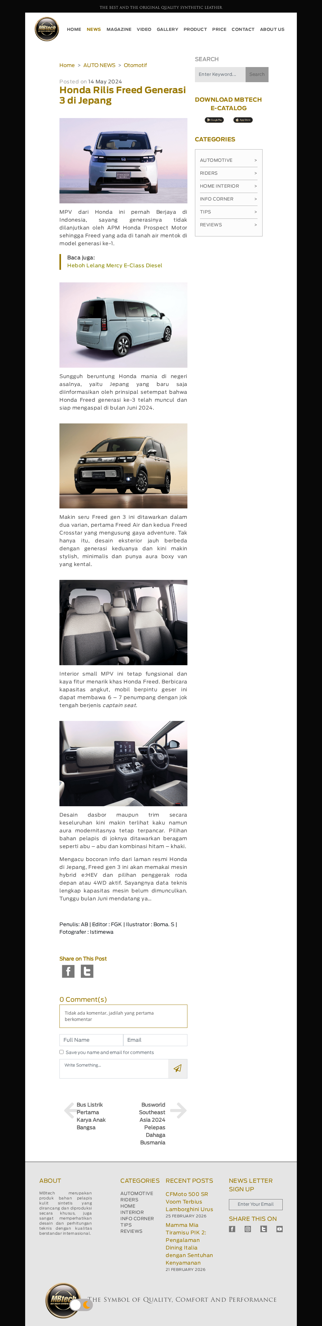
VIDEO (144, 30)
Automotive (229, 160)
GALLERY (168, 30)
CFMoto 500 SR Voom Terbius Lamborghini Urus (189, 1202)
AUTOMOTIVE (136, 1194)
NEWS (94, 30)
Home (67, 65)
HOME (74, 30)
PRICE (219, 30)
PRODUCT (195, 30)
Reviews (229, 225)
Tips (229, 212)
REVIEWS (131, 1231)
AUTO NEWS (99, 65)
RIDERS (129, 1200)
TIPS (126, 1225)
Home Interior (229, 186)
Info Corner (229, 199)
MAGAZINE (119, 30)
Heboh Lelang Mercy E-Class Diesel (115, 265)
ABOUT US (272, 30)
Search (257, 74)
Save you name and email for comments (110, 1053)
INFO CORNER (137, 1219)
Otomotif (135, 65)
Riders (229, 173)
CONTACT (243, 30)
